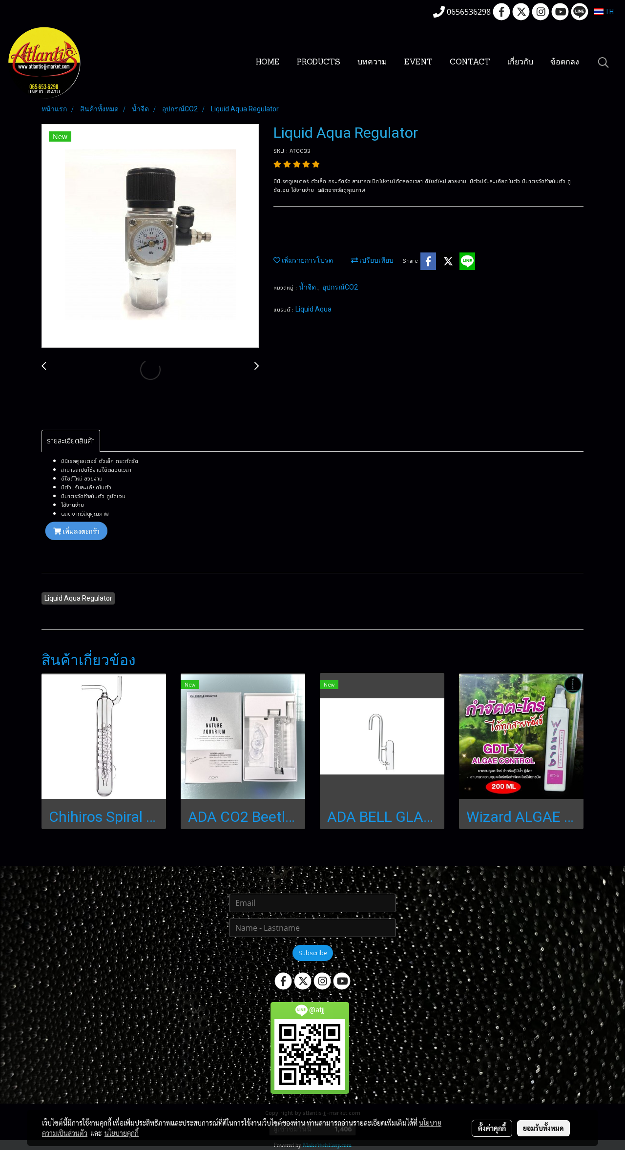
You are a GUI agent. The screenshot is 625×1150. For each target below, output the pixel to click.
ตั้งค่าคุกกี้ (492, 1128)
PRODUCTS (318, 62)
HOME (267, 62)
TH (609, 12)
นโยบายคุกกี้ (121, 1133)
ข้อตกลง (564, 62)
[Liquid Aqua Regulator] (150, 236)
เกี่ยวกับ (520, 62)
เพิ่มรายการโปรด (306, 260)
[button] (603, 62)
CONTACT (470, 62)
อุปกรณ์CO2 (340, 287)
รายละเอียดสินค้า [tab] (71, 441)
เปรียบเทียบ (376, 260)
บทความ (372, 62)
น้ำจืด (308, 287)
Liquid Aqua (313, 309)
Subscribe (312, 952)
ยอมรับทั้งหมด (543, 1128)
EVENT (418, 62)
